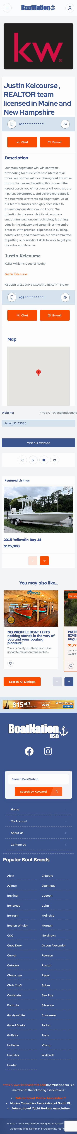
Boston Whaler (17, 925)
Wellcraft (48, 1055)
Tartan (46, 1025)
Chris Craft (14, 985)
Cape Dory (14, 945)
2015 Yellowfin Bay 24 (22, 539)
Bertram (12, 915)
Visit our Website (38, 443)
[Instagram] (48, 751)
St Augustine (48, 1128)
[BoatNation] (38, 8)
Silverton (48, 1005)
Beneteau (13, 905)
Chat (24, 142)
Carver (11, 955)
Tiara (45, 1035)
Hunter (12, 1065)
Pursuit (46, 965)
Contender (14, 995)
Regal (46, 975)
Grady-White (16, 1015)
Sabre (46, 985)
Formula (13, 1005)
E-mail (56, 142)
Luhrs (46, 905)
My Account (19, 821)
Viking (46, 1045)
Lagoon (47, 895)
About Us (17, 833)
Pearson (47, 955)
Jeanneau (49, 885)
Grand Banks (16, 1025)
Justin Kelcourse (16, 274)
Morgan (47, 925)
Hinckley (13, 1055)
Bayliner (12, 895)
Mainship (48, 915)
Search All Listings (22, 681)
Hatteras (13, 1045)
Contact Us (18, 844)
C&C (10, 935)
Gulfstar (12, 1035)
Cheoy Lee (14, 975)
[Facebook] (29, 751)
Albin (10, 875)
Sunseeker (49, 1015)
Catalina (13, 965)
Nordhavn (49, 935)
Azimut (12, 885)
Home (15, 809)
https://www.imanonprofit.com (24, 1085)
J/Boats (47, 875)
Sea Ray (47, 995)
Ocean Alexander (54, 945)
